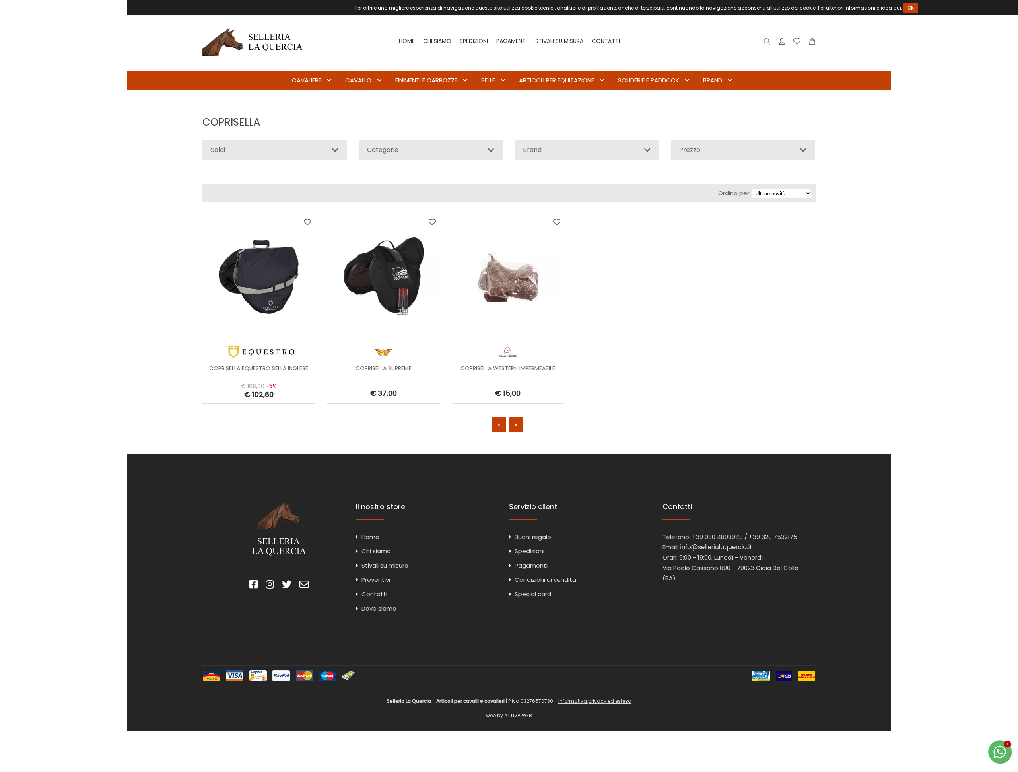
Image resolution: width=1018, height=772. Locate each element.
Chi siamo (437, 41)
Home (407, 41)
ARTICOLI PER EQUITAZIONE (556, 80)
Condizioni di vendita (545, 580)
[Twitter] (286, 585)
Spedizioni (474, 41)
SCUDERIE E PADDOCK (648, 80)
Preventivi (375, 580)
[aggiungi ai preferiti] (307, 222)
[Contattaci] (812, 43)
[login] (782, 43)
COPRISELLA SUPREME (384, 368)
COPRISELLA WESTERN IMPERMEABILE (507, 368)
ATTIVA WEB (518, 715)
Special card (533, 594)
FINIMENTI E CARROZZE (426, 80)
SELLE (488, 80)
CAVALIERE (306, 80)
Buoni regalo (533, 537)
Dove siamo (378, 608)
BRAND (712, 80)
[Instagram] (270, 585)
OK (910, 7)
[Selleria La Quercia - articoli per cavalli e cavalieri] (252, 65)
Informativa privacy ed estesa (594, 701)
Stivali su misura (559, 41)
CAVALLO (358, 80)
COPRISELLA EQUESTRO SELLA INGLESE (258, 368)
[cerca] (767, 43)
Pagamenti (511, 41)
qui (897, 7)
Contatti (606, 41)
